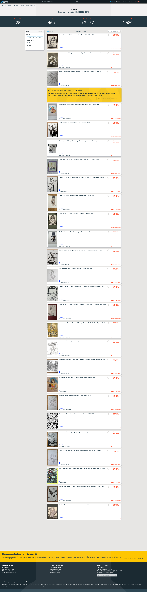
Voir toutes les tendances (81, 586)
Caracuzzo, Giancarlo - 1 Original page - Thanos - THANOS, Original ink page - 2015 (82, 414)
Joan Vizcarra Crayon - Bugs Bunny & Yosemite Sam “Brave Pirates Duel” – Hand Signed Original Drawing (82, 359)
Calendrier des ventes (55, 567)
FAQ (98, 571)
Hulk (132, 584)
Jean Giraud (66, 584)
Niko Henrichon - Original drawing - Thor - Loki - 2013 (75, 395)
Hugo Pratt (97, 584)
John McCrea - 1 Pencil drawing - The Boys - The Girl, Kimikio (77, 213)
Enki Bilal (121, 584)
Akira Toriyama (60, 586)
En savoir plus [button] (11, 584)
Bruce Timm (138, 584)
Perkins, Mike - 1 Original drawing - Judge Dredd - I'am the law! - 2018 (80, 450)
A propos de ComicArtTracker (105, 569)
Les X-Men (127, 584)
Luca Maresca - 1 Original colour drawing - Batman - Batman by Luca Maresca (82, 53)
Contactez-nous (101, 567)
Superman (35, 586)
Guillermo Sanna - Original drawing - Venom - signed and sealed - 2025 (80, 250)
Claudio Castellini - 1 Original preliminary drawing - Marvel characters (80, 71)
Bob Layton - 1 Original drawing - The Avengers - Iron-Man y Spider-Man (80, 141)
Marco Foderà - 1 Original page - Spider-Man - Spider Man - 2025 (78, 432)
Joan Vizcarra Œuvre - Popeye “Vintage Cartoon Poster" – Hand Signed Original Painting (82, 323)
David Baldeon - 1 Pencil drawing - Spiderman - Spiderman (76, 195)
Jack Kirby (72, 584)
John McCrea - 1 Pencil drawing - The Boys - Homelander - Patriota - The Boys (82, 304)
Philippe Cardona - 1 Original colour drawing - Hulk (74, 505)
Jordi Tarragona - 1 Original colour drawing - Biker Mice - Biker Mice (79, 104)
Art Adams (79, 584)
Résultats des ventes (55, 569)
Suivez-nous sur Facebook (104, 572)
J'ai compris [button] (16, 588)
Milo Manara (59, 584)
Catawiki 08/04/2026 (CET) (65, 49)
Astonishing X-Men (88, 584)
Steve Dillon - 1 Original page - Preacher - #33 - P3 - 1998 (76, 35)
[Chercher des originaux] (77, 2)
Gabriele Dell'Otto (51, 586)
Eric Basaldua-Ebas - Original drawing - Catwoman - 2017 (76, 268)
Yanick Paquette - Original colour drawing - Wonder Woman (77, 377)
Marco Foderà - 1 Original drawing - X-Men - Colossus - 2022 (77, 341)
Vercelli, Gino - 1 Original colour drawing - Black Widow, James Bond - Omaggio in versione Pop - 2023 (82, 468)
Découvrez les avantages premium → (108, 99)
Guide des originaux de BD (9, 572)
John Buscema (114, 584)
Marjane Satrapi (105, 584)
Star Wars (68, 586)
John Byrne (31, 584)
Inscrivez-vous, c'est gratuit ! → (133, 558)
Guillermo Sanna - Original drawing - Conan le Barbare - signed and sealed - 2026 (82, 177)
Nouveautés (5, 567)
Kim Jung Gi (42, 586)
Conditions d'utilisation (107, 571)
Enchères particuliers (55, 571)
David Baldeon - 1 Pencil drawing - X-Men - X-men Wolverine (77, 232)
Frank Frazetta (44, 584)
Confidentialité (118, 571)
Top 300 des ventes (55, 572)
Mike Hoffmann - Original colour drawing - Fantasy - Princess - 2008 (79, 159)
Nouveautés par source (8, 569)
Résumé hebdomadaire (8, 571)
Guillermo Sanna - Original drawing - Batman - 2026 (74, 123)
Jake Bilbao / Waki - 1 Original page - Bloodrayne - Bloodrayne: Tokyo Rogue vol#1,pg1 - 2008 (82, 486)
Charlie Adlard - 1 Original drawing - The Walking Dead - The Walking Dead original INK (82, 286)
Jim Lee (37, 584)
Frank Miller (52, 584)
